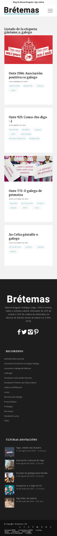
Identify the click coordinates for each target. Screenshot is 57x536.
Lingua (40, 86)
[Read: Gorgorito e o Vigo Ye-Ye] (9, 490)
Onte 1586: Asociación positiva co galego (26, 75)
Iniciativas (27, 86)
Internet (26, 130)
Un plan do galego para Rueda (32, 473)
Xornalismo (34, 138)
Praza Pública (10, 401)
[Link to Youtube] (37, 527)
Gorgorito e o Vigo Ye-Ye (29, 485)
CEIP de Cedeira (24, 314)
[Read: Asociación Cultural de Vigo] (9, 464)
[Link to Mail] (46, 527)
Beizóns (13, 203)
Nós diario (8, 411)
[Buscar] (42, 10)
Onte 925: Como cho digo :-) (28, 119)
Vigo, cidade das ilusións (28, 447)
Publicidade (26, 134)
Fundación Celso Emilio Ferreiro (18, 378)
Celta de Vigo (27, 203)
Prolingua (8, 406)
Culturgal (8, 373)
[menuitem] (42, 10)
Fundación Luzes (11, 416)
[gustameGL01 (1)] (28, 168)
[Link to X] (20, 527)
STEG (6, 420)
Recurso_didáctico (17, 138)
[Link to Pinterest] (33, 527)
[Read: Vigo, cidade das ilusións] (9, 452)
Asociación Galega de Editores (17, 368)
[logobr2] (23, 10)
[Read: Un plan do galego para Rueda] (9, 477)
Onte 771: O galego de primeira (25, 193)
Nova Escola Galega (13, 397)
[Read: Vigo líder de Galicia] (9, 502)
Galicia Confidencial (13, 387)
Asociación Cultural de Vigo (30, 460)
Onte (13, 90)
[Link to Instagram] (28, 527)
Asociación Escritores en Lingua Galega (21, 363)
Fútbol (40, 203)
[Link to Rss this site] (50, 527)
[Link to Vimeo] (42, 527)
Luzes (7, 392)
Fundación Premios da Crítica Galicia (20, 382)
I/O (26, 524)
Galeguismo (14, 86)
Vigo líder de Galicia (26, 498)
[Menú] (49, 10)
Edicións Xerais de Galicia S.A (30, 317)
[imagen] (28, 49)
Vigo (37, 208)
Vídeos (13, 251)
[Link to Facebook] (24, 527)
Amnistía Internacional (14, 358)
